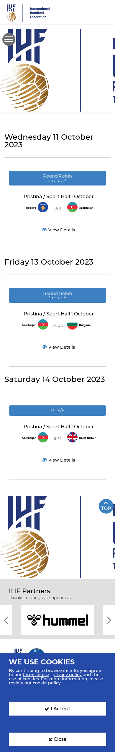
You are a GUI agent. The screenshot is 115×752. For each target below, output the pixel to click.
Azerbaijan (86, 207)
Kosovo (31, 207)
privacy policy (67, 674)
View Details (61, 230)
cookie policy (47, 683)
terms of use (36, 674)
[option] (57, 619)
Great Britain (87, 438)
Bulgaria (85, 325)
